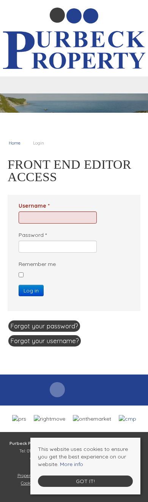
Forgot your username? (44, 341)
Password (33, 235)
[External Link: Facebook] (58, 16)
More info (71, 464)
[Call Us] (91, 16)
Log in (31, 290)
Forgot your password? (44, 326)
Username (34, 205)
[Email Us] (74, 16)
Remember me (37, 264)
